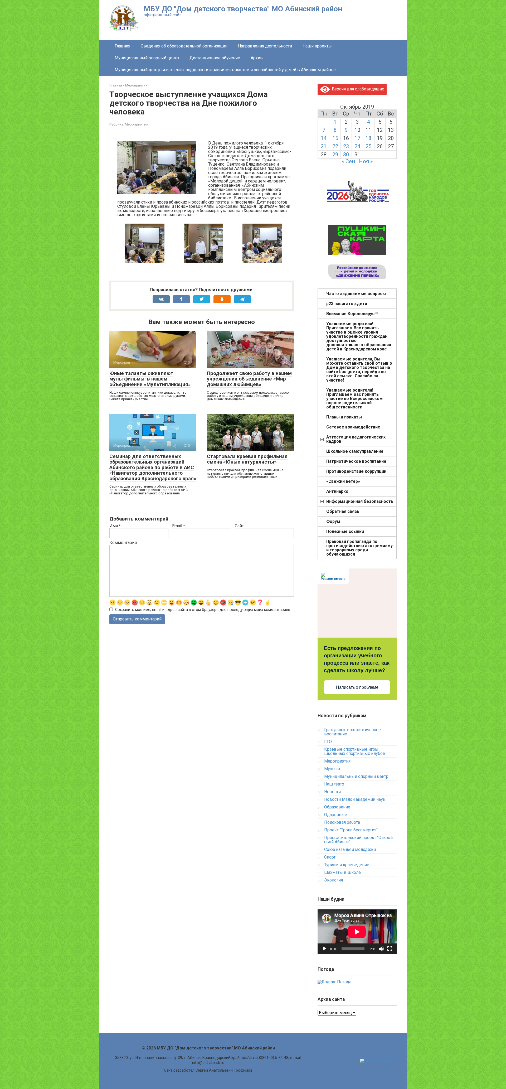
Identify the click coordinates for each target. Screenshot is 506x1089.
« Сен (348, 161)
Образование (337, 806)
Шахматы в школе (342, 872)
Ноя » (366, 161)
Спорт (329, 857)
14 (324, 138)
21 (324, 146)
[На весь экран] (389, 948)
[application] (357, 931)
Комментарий (123, 543)
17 (357, 138)
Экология (333, 880)
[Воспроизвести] (324, 948)
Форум (333, 521)
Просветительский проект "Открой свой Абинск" (358, 839)
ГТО (328, 741)
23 (346, 146)
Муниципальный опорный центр (147, 57)
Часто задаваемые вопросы (356, 293)
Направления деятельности (265, 46)
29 (335, 154)
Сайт (239, 526)
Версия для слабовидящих (357, 88)
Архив (257, 57)
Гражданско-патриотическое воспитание (352, 731)
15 (335, 138)
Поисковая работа (342, 822)
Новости (332, 791)
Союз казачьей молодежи (350, 849)
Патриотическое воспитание (356, 461)
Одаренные (335, 814)
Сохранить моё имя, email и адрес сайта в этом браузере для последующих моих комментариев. (203, 610)
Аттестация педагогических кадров (356, 439)
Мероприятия (136, 124)
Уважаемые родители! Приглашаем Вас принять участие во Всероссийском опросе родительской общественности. (354, 398)
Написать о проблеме (357, 687)
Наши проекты (317, 46)
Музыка (332, 768)
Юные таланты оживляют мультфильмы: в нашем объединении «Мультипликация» (150, 378)
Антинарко (337, 491)
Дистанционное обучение (214, 57)
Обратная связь (342, 511)
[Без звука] (381, 948)
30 (346, 154)
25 (368, 146)
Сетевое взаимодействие (353, 427)
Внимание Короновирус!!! (352, 313)
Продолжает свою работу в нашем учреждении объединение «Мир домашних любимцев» (249, 378)
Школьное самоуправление (354, 451)
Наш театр (334, 784)
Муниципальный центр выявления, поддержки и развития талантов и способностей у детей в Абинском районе (225, 69)
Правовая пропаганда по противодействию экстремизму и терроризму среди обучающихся (359, 548)
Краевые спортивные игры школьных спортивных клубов (354, 751)
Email (178, 526)
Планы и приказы (344, 417)
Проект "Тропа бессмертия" (351, 829)
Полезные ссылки (345, 531)
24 (357, 146)
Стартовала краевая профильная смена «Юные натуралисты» (247, 459)
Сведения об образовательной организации (184, 46)
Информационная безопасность (359, 501)
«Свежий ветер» (343, 481)
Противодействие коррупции (356, 471)
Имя (115, 526)
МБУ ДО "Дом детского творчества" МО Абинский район (243, 8)
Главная (122, 46)
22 (335, 146)
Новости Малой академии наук (354, 799)
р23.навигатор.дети (346, 303)
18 (368, 138)
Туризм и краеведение (346, 864)
